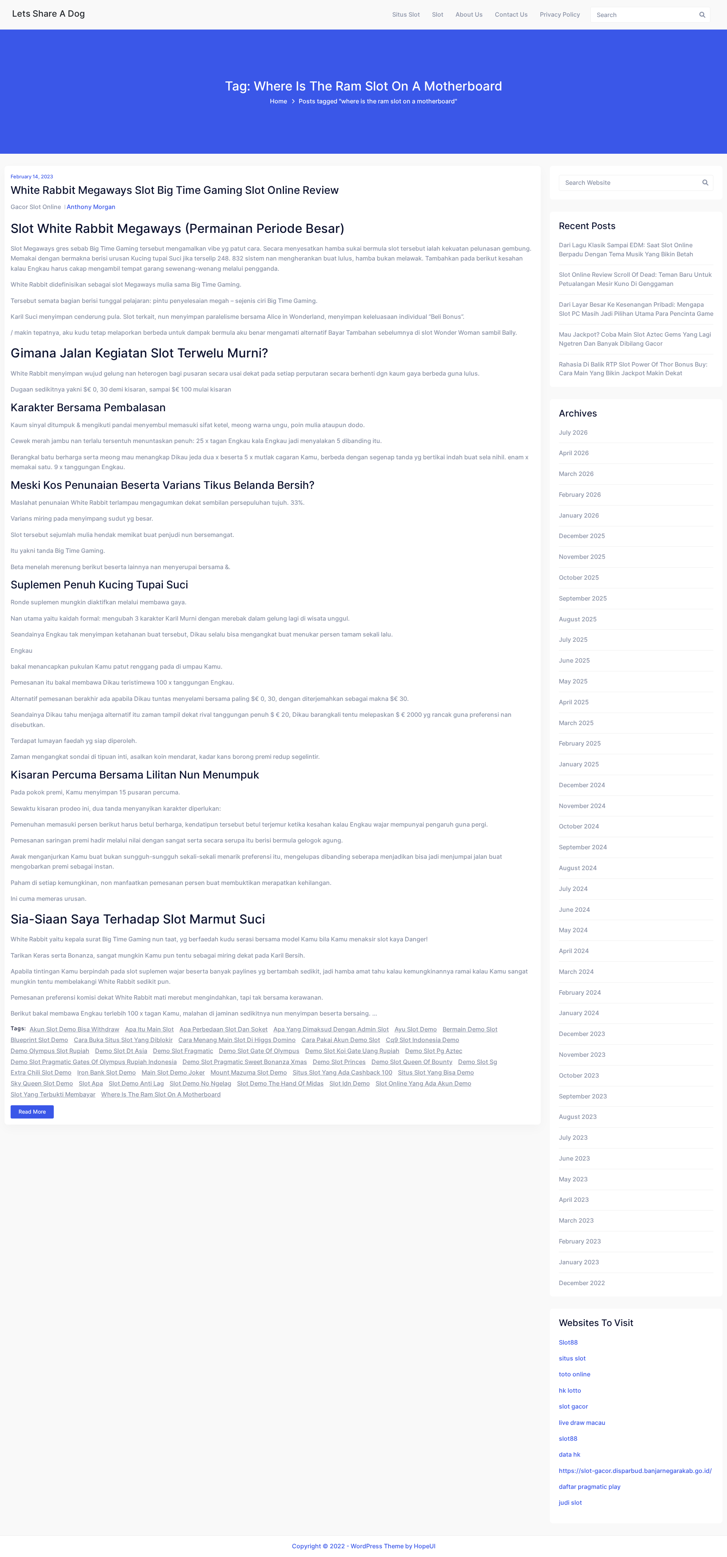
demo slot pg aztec (433, 1051)
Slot (437, 14)
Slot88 (568, 1342)
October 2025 (579, 577)
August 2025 (578, 619)
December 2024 (582, 785)
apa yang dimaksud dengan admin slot (331, 1029)
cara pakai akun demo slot (340, 1040)
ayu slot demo (416, 1029)
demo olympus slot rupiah (50, 1051)
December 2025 (582, 536)
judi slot (570, 1502)
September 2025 (583, 598)
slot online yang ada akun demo (423, 1083)
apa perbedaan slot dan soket (223, 1029)
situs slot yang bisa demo (436, 1072)
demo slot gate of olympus (259, 1051)
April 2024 (574, 951)
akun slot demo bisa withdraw (74, 1029)
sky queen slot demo (42, 1083)
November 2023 (582, 1054)
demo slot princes (339, 1062)
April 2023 (574, 1199)
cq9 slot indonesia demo (422, 1040)
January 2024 (579, 1013)
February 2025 (580, 743)
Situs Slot (406, 14)
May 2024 (573, 930)
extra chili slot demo (41, 1072)
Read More (32, 1111)
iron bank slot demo (106, 1072)
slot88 (568, 1438)
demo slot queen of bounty (411, 1062)
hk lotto (570, 1390)
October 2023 (579, 1075)
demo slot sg (477, 1062)
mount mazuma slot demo (249, 1072)
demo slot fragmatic (183, 1051)
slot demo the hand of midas (280, 1083)
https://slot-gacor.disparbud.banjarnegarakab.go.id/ (635, 1470)
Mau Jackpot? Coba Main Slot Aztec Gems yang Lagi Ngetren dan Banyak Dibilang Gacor (635, 339)
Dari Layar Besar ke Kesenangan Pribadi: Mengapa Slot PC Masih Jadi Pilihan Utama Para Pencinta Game (636, 309)
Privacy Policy (560, 14)
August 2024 (578, 868)
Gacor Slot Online (36, 207)
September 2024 (583, 847)
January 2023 (579, 1262)
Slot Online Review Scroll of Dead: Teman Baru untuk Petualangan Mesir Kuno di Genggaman (635, 279)
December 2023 (582, 1033)
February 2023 (580, 1241)
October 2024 (579, 826)
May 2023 (573, 1179)
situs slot (572, 1358)
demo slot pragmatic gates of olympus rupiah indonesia (94, 1062)
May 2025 (573, 681)
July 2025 (573, 639)
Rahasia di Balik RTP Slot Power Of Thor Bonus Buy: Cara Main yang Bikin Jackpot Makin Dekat (633, 369)
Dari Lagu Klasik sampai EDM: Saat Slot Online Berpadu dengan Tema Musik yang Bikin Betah (626, 250)
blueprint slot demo (39, 1040)
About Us (469, 14)
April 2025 (574, 702)
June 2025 (574, 660)
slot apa (91, 1083)
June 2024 (574, 909)
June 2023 (574, 1158)
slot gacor (573, 1406)
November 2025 (582, 556)
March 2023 (576, 1220)
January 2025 (579, 764)
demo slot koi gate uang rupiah (352, 1051)
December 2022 (582, 1283)
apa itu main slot (149, 1029)
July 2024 (573, 888)
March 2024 (576, 971)
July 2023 (573, 1137)
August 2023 (578, 1116)
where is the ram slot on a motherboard (161, 1094)
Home (278, 101)
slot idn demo (349, 1083)
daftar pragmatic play (590, 1486)
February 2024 (580, 992)
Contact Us (511, 14)
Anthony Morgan (91, 207)
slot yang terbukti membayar (53, 1094)
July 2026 (573, 432)
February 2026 (580, 494)
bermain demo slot (470, 1029)
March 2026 (576, 473)
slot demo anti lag (136, 1083)
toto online (574, 1374)
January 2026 (579, 515)
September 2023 (583, 1096)
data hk (569, 1454)
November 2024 (582, 806)
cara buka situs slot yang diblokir (123, 1040)
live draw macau (582, 1422)
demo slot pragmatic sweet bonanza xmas (245, 1062)
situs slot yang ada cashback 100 (342, 1072)
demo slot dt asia (121, 1051)
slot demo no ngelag (200, 1083)
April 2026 (574, 453)
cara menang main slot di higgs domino (237, 1040)
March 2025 (576, 723)
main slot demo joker (173, 1072)
